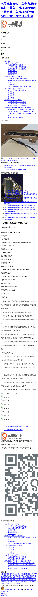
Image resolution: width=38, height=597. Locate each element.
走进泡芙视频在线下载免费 (13, 88)
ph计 (2, 574)
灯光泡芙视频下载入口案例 (17, 105)
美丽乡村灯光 (12, 73)
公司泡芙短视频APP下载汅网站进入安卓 (21, 111)
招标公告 (7, 574)
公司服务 (11, 94)
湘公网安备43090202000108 (13, 589)
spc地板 (16, 574)
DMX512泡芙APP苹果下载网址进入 (19, 86)
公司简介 (11, 92)
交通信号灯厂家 (12, 582)
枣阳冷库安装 (15, 583)
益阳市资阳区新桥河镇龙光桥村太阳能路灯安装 (19, 205)
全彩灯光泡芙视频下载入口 (17, 67)
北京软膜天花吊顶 (8, 576)
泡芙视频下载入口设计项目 (17, 104)
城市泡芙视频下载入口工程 (17, 69)
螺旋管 (4, 582)
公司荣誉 (11, 98)
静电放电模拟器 (9, 580)
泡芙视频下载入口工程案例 (13, 100)
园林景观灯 (11, 84)
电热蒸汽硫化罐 (26, 576)
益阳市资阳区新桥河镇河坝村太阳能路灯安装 (19, 207)
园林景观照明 (12, 71)
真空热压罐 (9, 578)
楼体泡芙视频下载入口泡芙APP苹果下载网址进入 (20, 166)
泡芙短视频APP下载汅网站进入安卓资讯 (17, 107)
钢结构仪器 (28, 578)
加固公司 (27, 580)
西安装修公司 (6, 583)
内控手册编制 (23, 574)
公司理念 (11, 96)
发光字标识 (11, 75)
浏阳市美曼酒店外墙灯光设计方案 (15, 190)
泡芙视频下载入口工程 (11, 63)
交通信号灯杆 (27, 582)
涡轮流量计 (17, 576)
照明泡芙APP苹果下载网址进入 (14, 76)
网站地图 (4, 595)
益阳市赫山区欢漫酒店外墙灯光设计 (16, 192)
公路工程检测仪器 (18, 578)
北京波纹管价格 (19, 580)
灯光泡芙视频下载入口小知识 (17, 117)
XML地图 (4, 593)
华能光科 (20, 582)
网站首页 (7, 61)
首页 (3, 158)
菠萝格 (12, 574)
